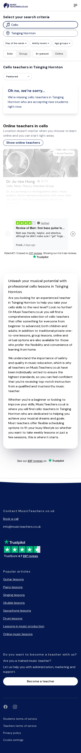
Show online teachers (23, 143)
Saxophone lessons (17, 611)
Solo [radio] (10, 53)
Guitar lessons (13, 579)
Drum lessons (12, 618)
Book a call (10, 519)
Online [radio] (59, 53)
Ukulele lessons (14, 603)
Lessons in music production (23, 626)
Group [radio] (23, 53)
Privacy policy (12, 733)
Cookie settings (13, 740)
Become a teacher (40, 681)
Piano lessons (13, 587)
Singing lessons (14, 595)
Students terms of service (20, 719)
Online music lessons (18, 634)
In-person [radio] (42, 53)
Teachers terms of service (20, 726)
